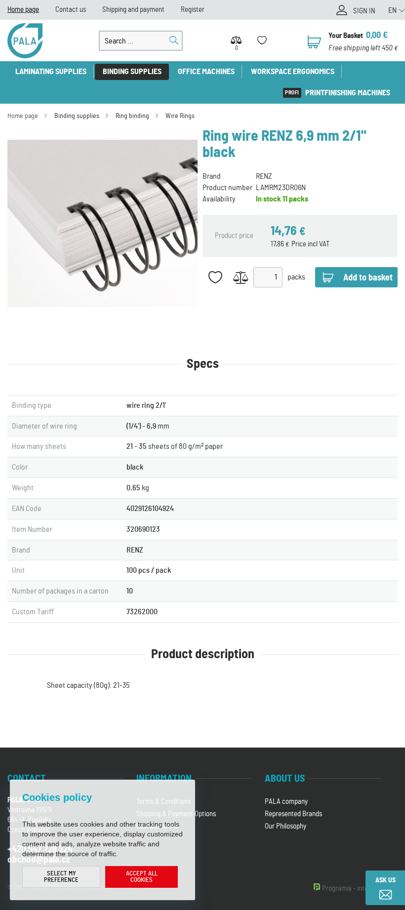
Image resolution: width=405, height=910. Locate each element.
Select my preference (61, 876)
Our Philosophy (285, 826)
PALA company (286, 801)
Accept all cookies (142, 876)
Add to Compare (241, 277)
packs (296, 277)
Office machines (206, 72)
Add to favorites (215, 277)
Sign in (364, 11)
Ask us (385, 880)
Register (192, 9)
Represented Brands (293, 814)
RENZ (264, 176)
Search (174, 40)
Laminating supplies (50, 72)
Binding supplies (132, 72)
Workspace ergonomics (292, 72)
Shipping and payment (133, 9)
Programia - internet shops (360, 888)
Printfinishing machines (347, 93)
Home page (23, 9)
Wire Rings (180, 116)
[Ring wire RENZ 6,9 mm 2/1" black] (102, 223)
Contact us (70, 9)
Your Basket (345, 36)
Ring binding (132, 116)
